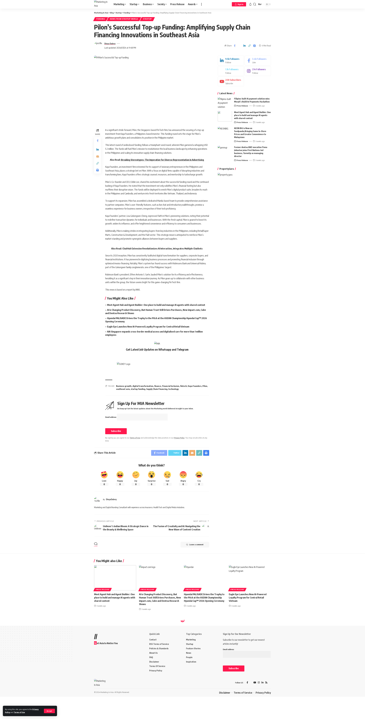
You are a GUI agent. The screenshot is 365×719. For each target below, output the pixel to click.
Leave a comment (196, 544)
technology (173, 389)
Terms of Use (19, 712)
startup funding (138, 389)
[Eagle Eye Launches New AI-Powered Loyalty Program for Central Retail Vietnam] (250, 577)
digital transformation (142, 386)
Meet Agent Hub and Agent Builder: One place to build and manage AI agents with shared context (156, 304)
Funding (100, 19)
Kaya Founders (194, 386)
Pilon (204, 386)
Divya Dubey (109, 43)
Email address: (111, 417)
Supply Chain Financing (156, 389)
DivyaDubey (111, 499)
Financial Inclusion (170, 386)
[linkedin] (231, 60)
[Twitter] (231, 71)
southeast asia (123, 389)
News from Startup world (124, 19)
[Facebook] (258, 60)
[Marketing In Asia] (101, 4)
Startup (147, 19)
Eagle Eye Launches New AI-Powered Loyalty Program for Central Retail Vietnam (148, 326)
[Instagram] (258, 71)
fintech (183, 386)
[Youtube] (231, 81)
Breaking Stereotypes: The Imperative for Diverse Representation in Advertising (162, 159)
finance (157, 386)
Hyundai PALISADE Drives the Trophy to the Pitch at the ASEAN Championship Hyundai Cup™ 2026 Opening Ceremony (204, 597)
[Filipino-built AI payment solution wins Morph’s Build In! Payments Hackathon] (225, 102)
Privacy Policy (179, 438)
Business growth (123, 386)
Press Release (242, 106)
